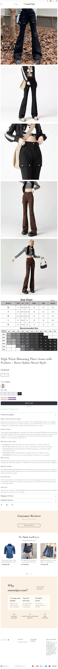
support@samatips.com (23, 641)
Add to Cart (29, 403)
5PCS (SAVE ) (4, 399)
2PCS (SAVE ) (4, 397)
